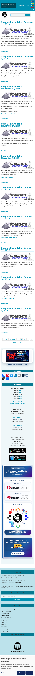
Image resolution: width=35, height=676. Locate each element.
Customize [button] (4, 673)
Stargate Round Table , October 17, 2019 (16, 249)
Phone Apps (4, 622)
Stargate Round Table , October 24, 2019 (16, 217)
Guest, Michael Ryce (7, 177)
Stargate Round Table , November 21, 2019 (12, 87)
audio (20, 390)
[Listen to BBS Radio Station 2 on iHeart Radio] (17, 497)
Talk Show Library (5, 613)
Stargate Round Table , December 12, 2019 (17, 23)
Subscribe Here (17, 553)
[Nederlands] (33, 1)
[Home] (4, 15)
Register (21, 5)
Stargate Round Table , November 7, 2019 (12, 157)
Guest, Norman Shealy (7, 299)
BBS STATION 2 (17, 425)
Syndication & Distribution (7, 618)
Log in (27, 5)
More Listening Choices (17, 403)
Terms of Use (4, 631)
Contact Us (4, 626)
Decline (21, 673)
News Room (4, 620)
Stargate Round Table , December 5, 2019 (17, 57)
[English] (31, 1)
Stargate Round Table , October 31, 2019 (16, 188)
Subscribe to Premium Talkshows (8, 5)
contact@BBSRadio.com (15, 582)
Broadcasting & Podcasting (8, 609)
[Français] (31, 3)
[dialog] (17, 666)
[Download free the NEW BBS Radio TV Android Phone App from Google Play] (17, 450)
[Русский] (31, 7)
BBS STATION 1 (17, 417)
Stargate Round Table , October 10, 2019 (16, 278)
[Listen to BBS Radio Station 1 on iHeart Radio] (17, 487)
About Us (3, 624)
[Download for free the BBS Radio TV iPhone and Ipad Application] (17, 457)
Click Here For (17, 401)
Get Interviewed (5, 615)
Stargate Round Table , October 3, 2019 (16, 309)
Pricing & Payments (6, 611)
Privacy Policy (4, 629)
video (20, 396)
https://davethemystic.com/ (9, 237)
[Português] (33, 5)
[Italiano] (31, 5)
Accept (29, 673)
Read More (4, 51)
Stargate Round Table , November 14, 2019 (12, 125)
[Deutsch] (33, 3)
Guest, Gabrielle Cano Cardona (10, 114)
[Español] (33, 7)
